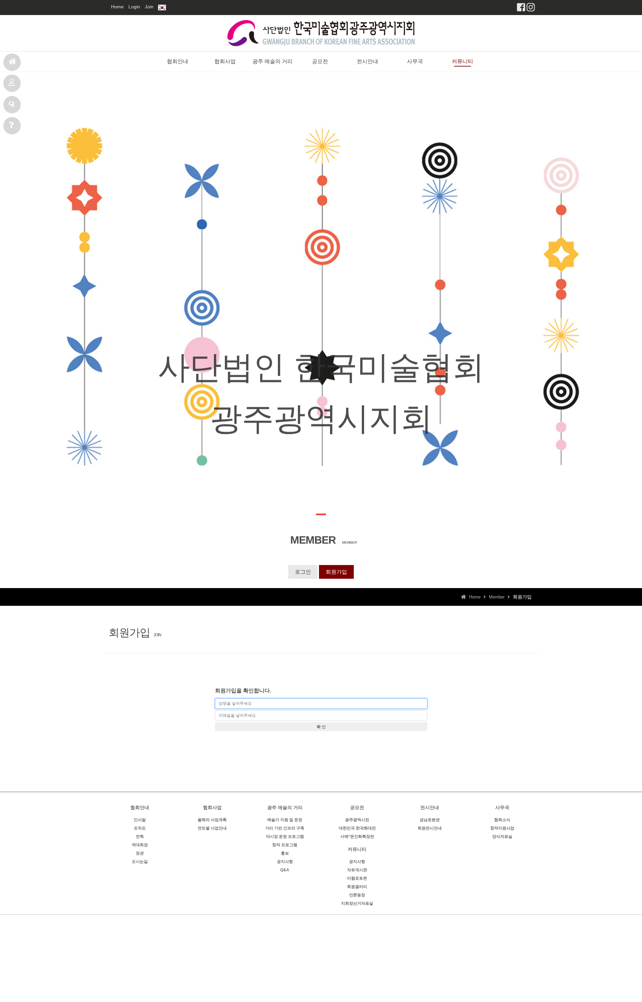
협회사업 (225, 61)
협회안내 (177, 61)
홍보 (285, 853)
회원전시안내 (430, 828)
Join (149, 6)
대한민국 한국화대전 (357, 828)
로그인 (303, 572)
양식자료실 (502, 836)
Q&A (284, 870)
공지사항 (285, 861)
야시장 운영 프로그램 (285, 836)
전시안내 (12, 104)
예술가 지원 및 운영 (284, 819)
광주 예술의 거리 (272, 61)
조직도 (140, 828)
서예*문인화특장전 (357, 836)
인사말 (140, 819)
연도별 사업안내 (212, 828)
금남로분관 (430, 819)
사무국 (12, 125)
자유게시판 (357, 870)
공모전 (12, 83)
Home (117, 6)
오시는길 (140, 861)
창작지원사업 (502, 828)
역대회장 (140, 845)
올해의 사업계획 (212, 819)
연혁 (140, 836)
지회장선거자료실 (357, 903)
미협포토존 (357, 878)
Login (134, 6)
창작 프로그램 (284, 845)
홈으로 (12, 62)
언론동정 (357, 895)
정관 (140, 853)
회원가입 (336, 572)
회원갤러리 (357, 886)
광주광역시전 (357, 819)
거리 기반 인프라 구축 (284, 828)
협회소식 (502, 819)
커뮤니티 (462, 61)
